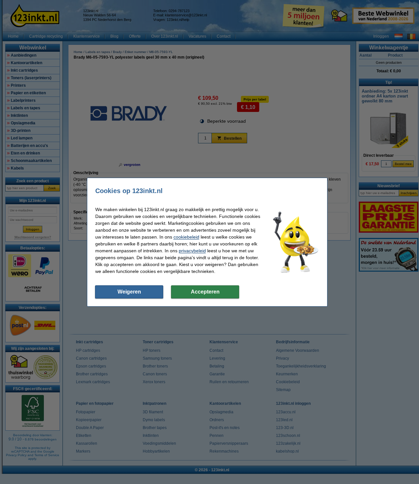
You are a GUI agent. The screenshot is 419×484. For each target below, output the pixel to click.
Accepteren (205, 292)
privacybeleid (192, 250)
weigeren (129, 292)
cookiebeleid (186, 237)
